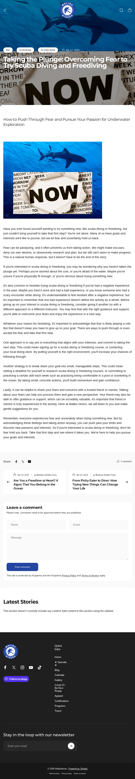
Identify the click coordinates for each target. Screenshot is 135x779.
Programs (60, 706)
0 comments (126, 461)
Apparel (59, 696)
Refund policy (54, 773)
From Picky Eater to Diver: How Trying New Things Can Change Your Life (95, 484)
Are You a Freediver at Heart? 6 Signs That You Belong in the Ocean (36, 484)
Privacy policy (67, 773)
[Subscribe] (71, 746)
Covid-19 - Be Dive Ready (60, 688)
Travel (58, 711)
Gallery (58, 680)
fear (8, 50)
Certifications (62, 701)
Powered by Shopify (78, 768)
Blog (57, 670)
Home (58, 657)
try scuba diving (48, 50)
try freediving (25, 50)
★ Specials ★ (61, 663)
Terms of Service (90, 575)
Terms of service (80, 773)
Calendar (59, 675)
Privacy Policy (69, 575)
